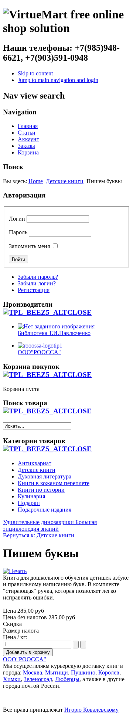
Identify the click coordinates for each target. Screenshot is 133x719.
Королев (108, 672)
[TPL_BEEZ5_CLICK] (47, 312)
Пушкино (83, 672)
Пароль (18, 232)
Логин (17, 219)
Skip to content (35, 73)
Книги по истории (41, 490)
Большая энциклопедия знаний (50, 525)
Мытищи (56, 672)
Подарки (29, 503)
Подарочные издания (44, 509)
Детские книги (64, 181)
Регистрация (34, 290)
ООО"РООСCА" (24, 659)
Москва (32, 672)
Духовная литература (44, 476)
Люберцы (67, 679)
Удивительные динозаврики (38, 522)
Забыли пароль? (38, 277)
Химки (12, 679)
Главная (28, 126)
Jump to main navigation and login (58, 80)
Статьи (26, 132)
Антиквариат (34, 463)
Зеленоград (38, 679)
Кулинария (31, 496)
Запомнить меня (29, 246)
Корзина (28, 152)
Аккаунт (28, 139)
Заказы (26, 146)
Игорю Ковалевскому (91, 709)
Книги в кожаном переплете (53, 483)
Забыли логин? (37, 283)
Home (35, 181)
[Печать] (15, 571)
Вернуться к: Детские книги (38, 535)
